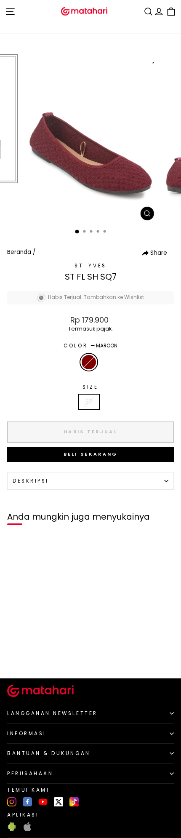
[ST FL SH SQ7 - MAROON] (16, 657)
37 (89, 402)
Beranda (19, 252)
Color (90, 345)
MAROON (88, 362)
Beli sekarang (91, 454)
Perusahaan (30, 773)
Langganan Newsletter (52, 713)
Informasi (26, 733)
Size (90, 387)
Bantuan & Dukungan (48, 753)
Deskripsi (31, 481)
